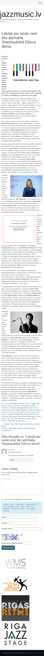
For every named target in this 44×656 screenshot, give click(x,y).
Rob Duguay (13, 416)
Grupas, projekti (30, 403)
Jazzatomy (10, 414)
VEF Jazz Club (12, 418)
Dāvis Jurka (11, 410)
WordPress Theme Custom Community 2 (14, 653)
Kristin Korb (28, 414)
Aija (9, 450)
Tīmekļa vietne (7, 529)
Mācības (17, 405)
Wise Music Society (24, 418)
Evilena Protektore (35, 410)
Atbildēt (12, 460)
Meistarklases (25, 405)
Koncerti (10, 405)
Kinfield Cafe (19, 414)
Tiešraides (12, 408)
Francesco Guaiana (8, 412)
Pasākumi (5, 408)
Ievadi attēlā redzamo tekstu (12, 543)
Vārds (4, 517)
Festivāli (21, 403)
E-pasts (5, 523)
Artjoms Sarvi (28, 408)
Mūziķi (33, 405)
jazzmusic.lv (20, 14)
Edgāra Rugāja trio (21, 410)
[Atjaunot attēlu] (21, 535)
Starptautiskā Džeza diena (27, 416)
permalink (21, 421)
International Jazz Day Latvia (25, 412)
